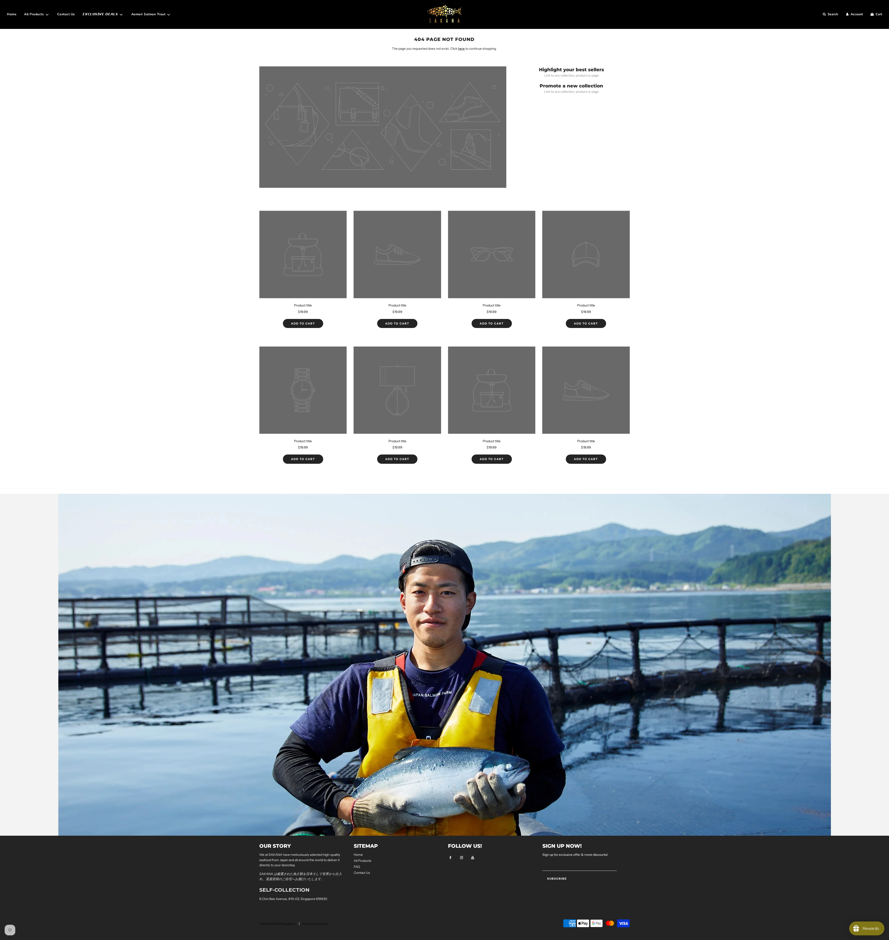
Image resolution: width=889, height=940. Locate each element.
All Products (362, 861)
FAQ (357, 867)
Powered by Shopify (315, 923)
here (461, 48)
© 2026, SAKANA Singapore (277, 923)
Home (11, 14)
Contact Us (66, 14)
